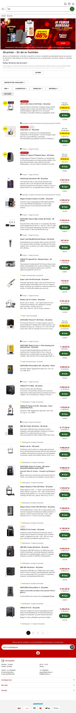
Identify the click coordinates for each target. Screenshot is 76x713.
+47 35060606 (44, 670)
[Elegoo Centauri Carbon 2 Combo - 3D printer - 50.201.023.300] (10, 202)
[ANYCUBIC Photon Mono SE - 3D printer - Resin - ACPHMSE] (10, 369)
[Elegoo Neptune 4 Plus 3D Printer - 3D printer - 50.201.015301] (10, 490)
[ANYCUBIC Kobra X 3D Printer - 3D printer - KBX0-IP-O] (10, 105)
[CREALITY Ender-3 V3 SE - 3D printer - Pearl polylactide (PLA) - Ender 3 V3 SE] (10, 410)
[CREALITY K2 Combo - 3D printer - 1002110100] (10, 531)
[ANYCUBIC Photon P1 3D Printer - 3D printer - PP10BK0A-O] (10, 324)
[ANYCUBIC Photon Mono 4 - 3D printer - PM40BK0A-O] (10, 591)
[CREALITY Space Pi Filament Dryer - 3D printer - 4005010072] (10, 157)
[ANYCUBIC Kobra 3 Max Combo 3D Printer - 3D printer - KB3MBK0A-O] (10, 223)
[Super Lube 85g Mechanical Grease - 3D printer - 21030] (10, 243)
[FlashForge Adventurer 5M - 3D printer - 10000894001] (10, 182)
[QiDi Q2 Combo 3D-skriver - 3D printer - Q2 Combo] (10, 430)
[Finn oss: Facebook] (38, 653)
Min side (4, 685)
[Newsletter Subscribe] (72, 647)
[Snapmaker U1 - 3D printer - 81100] (10, 131)
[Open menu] (3, 9)
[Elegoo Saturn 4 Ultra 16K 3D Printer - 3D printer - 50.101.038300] (10, 510)
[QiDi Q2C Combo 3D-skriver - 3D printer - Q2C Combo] (10, 551)
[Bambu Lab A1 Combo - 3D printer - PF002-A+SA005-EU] (10, 303)
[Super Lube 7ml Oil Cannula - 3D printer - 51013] (10, 283)
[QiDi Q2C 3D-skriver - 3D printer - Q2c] (10, 571)
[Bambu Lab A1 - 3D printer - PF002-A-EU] (10, 450)
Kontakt (4, 690)
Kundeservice (6, 680)
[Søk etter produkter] (72, 9)
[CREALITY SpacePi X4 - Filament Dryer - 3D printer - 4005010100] (10, 263)
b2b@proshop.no (45, 674)
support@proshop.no (46, 672)
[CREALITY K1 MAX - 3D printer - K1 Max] (10, 389)
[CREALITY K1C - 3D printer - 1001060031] (10, 611)
